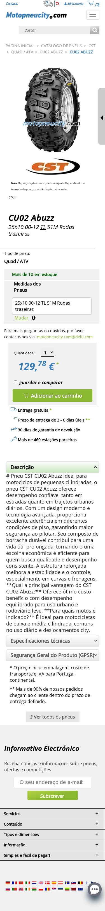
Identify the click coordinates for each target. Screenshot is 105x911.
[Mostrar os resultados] (94, 30)
